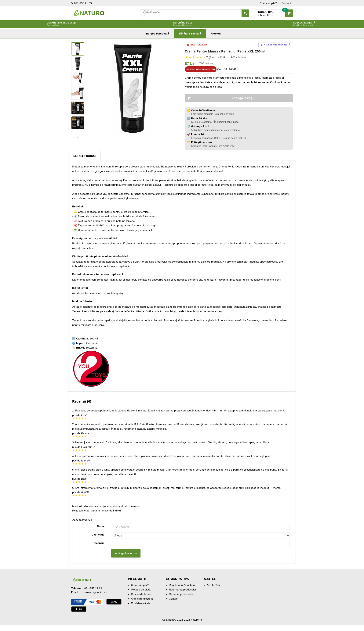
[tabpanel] (132, 88)
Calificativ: (98, 534)
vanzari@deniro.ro (95, 592)
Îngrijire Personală (157, 33)
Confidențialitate (140, 603)
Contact (286, 3)
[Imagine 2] (77, 63)
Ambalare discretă (142, 598)
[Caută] (245, 13)
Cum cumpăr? (268, 3)
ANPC (210, 584)
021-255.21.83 (83, 3)
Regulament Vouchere (182, 584)
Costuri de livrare (141, 594)
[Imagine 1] (77, 49)
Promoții (216, 33)
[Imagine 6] (77, 122)
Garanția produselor (181, 594)
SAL (218, 584)
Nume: (101, 526)
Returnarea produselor (182, 589)
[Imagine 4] (77, 93)
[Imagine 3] (77, 78)
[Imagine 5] (77, 108)
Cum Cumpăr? (140, 584)
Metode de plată (141, 589)
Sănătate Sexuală (190, 33)
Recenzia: (99, 542)
